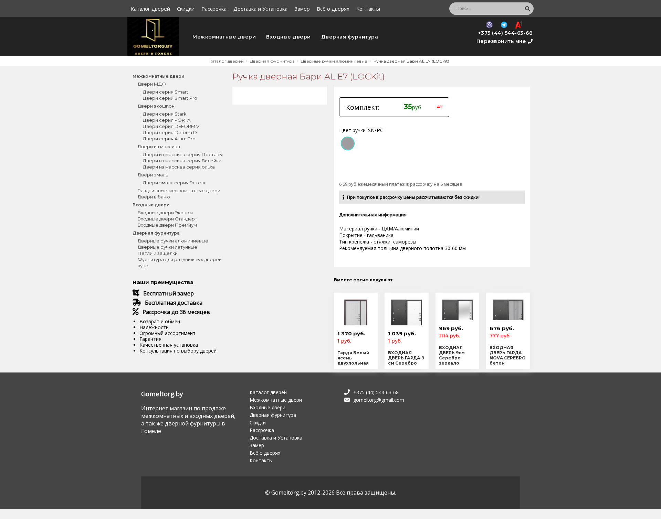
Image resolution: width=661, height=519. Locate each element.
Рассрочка (214, 8)
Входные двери (288, 37)
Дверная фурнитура (349, 37)
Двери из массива (159, 146)
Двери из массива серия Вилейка (182, 160)
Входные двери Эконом (165, 212)
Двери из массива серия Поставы (183, 154)
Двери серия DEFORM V (171, 126)
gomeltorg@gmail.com (378, 400)
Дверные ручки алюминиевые (173, 241)
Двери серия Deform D (170, 132)
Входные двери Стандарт (167, 218)
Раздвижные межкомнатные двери (179, 190)
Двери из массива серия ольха (179, 167)
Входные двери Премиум (167, 225)
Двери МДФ (152, 84)
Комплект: (363, 107)
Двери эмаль (153, 174)
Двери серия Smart (165, 92)
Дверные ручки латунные (167, 247)
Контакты (368, 8)
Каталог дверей (150, 8)
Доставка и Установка (260, 8)
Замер (302, 8)
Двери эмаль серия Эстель (174, 182)
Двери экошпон (156, 106)
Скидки (186, 8)
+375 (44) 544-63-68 (505, 33)
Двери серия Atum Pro (169, 138)
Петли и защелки (158, 253)
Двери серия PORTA (166, 120)
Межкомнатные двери (224, 37)
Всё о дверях (333, 8)
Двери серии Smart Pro (170, 98)
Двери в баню (154, 196)
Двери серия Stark (165, 114)
